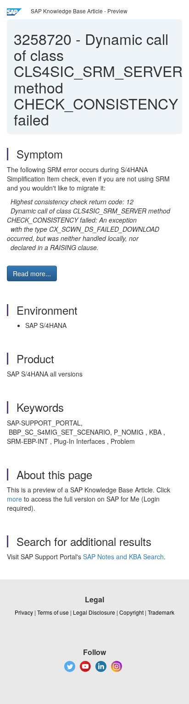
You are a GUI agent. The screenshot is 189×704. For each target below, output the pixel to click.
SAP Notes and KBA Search (123, 556)
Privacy (24, 612)
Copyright (131, 612)
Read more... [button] (32, 273)
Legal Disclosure (94, 612)
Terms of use (53, 612)
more (14, 498)
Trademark (161, 612)
